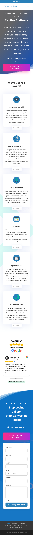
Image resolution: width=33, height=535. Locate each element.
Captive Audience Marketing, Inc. (16, 532)
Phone (7, 470)
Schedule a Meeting (16, 67)
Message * (9, 485)
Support (22, 523)
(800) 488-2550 (21, 58)
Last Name (9, 456)
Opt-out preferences (15, 527)
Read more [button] (8, 373)
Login (25, 525)
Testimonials (8, 525)
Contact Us (18, 525)
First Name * (9, 447)
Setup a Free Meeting (16, 436)
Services (14, 523)
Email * (8, 463)
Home (8, 523)
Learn (16, 128)
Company (8, 478)
